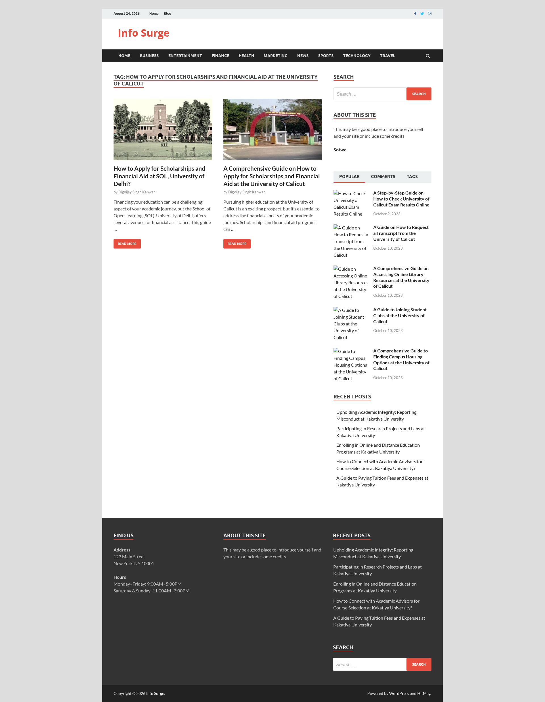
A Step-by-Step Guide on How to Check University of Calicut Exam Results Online (401, 198)
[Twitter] (422, 13)
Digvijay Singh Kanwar (136, 192)
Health (246, 55)
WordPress (399, 693)
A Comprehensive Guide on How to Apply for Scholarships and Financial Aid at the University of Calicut (271, 176)
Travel (387, 55)
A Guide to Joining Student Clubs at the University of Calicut (400, 315)
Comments (383, 176)
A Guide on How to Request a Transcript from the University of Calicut (401, 233)
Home (154, 13)
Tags (412, 176)
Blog (167, 13)
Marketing (276, 55)
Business (149, 55)
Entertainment (185, 55)
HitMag (424, 693)
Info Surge (143, 33)
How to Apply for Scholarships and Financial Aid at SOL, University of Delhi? (159, 176)
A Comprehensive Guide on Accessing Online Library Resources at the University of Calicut (401, 277)
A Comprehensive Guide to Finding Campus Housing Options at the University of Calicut (401, 359)
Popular (349, 176)
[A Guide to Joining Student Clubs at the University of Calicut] (351, 310)
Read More (125, 242)
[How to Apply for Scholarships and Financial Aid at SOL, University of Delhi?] (163, 131)
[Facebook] (415, 13)
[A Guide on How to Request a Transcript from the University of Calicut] (351, 227)
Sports (326, 55)
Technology (356, 55)
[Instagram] (430, 13)
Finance (220, 55)
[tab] (349, 177)
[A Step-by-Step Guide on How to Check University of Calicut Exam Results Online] (351, 193)
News (303, 55)
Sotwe (340, 149)
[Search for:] (382, 93)
